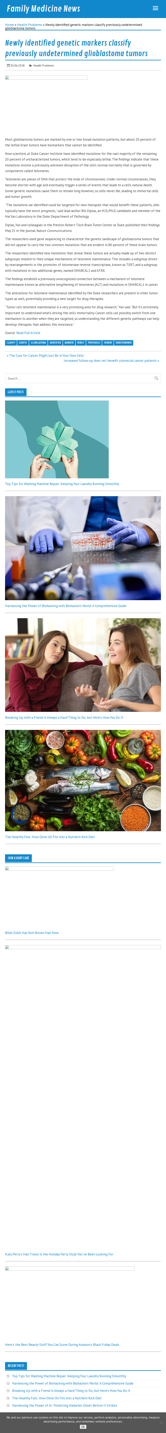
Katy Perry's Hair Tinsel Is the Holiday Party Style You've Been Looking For (59, 1254)
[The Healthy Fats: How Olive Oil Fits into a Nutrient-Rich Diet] (83, 830)
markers (69, 342)
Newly (80, 342)
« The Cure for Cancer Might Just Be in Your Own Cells (45, 355)
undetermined (124, 342)
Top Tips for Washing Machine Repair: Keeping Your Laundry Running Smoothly (62, 484)
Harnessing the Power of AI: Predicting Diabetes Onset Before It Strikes (64, 1405)
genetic (23, 342)
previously (94, 342)
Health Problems (29, 24)
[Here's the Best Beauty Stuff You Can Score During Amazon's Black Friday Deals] (70, 1269)
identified (55, 342)
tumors (108, 342)
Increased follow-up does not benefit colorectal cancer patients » (111, 360)
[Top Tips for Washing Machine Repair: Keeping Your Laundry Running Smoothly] (57, 477)
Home (9, 24)
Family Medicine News (43, 9)
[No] (161, 1423)
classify (11, 342)
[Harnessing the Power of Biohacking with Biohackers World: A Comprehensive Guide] (83, 599)
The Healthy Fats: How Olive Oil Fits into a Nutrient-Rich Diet (50, 837)
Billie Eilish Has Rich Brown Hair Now (32, 933)
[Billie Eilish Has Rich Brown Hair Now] (59, 869)
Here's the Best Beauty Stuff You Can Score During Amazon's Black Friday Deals (62, 1344)
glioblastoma (38, 342)
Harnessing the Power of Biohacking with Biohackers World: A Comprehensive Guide (65, 606)
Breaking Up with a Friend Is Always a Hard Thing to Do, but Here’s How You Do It (64, 717)
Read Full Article (28, 333)
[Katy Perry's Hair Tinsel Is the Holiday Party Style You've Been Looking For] (83, 948)
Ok (83, 1426)
